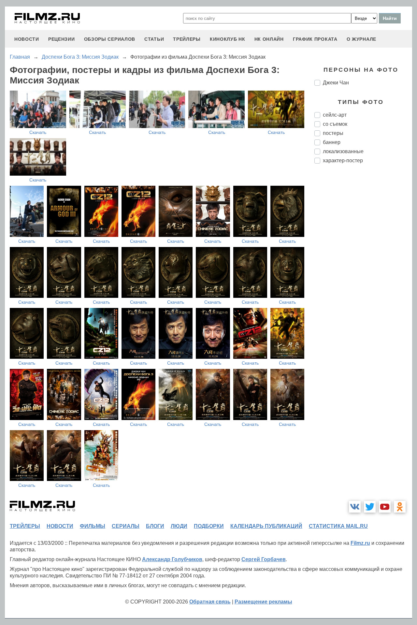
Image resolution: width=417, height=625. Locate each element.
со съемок (335, 124)
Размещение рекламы (263, 601)
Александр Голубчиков (172, 559)
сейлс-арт (335, 115)
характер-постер (343, 160)
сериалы (125, 526)
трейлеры (187, 39)
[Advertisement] (363, 277)
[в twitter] (370, 507)
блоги (155, 526)
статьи (154, 39)
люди (179, 526)
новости (26, 39)
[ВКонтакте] (355, 507)
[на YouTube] (385, 507)
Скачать (37, 132)
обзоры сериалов (110, 39)
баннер (331, 142)
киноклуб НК (227, 39)
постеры (333, 133)
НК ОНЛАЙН (269, 39)
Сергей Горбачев (263, 559)
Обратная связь (210, 601)
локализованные (343, 151)
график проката (315, 39)
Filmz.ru (360, 543)
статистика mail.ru (338, 526)
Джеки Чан (336, 82)
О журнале (361, 39)
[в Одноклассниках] (400, 507)
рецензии (61, 39)
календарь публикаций (266, 526)
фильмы (92, 526)
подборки (209, 526)
